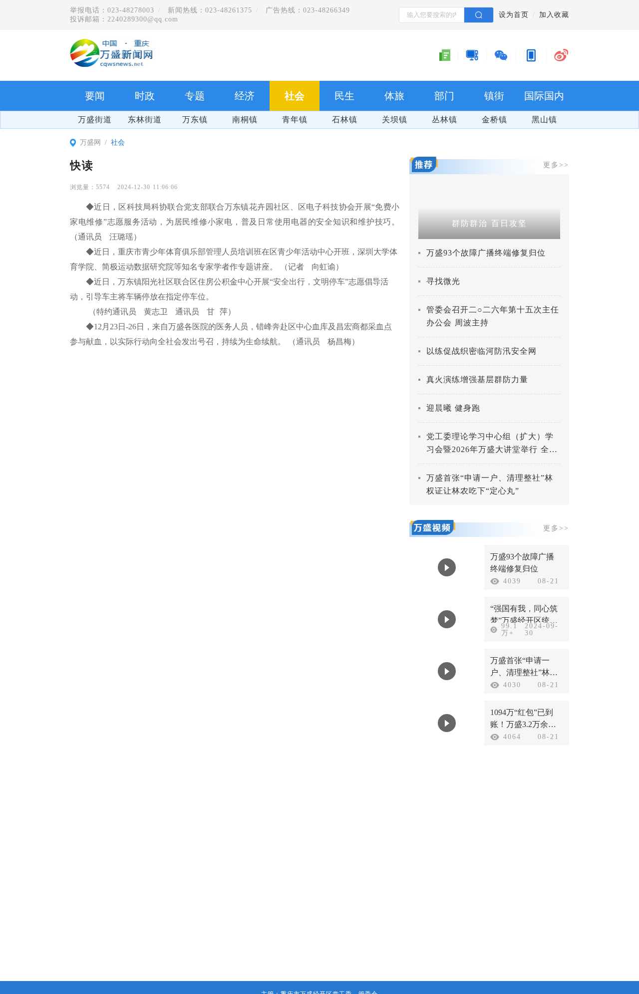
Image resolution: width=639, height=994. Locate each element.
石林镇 (344, 119)
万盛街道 (95, 119)
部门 (444, 95)
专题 (195, 95)
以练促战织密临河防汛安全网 (481, 351)
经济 (245, 95)
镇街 (494, 95)
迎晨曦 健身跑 (453, 408)
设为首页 (514, 14)
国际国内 (544, 95)
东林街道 (145, 119)
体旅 (394, 95)
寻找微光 (443, 281)
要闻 (95, 95)
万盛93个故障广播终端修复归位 (486, 252)
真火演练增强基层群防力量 (477, 379)
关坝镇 (394, 119)
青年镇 (295, 119)
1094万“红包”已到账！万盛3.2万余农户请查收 (523, 724)
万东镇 (195, 119)
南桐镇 (245, 119)
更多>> (556, 165)
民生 (344, 95)
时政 (145, 95)
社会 (295, 95)
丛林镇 (444, 119)
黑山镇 (544, 119)
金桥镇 (494, 119)
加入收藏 (554, 14)
